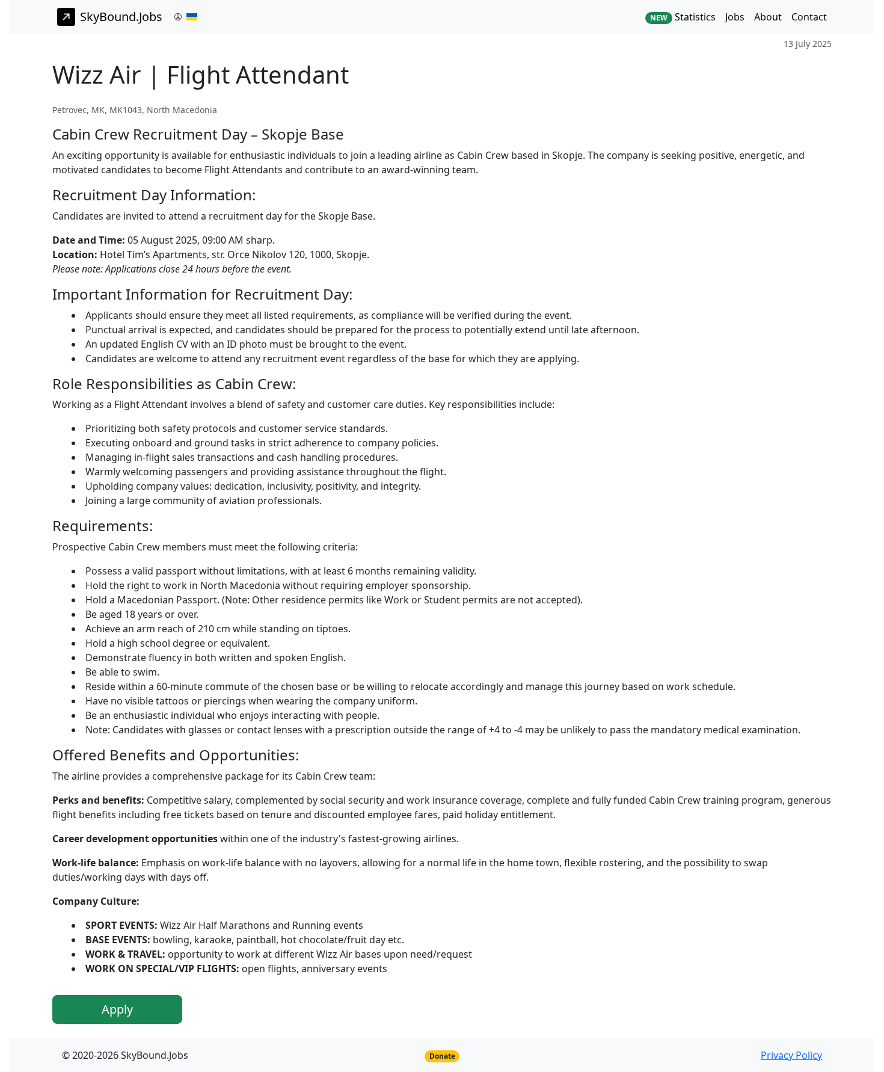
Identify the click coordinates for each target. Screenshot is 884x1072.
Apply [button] (117, 1009)
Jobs (734, 16)
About (768, 16)
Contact (809, 16)
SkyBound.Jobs (121, 16)
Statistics (683, 16)
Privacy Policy (791, 1055)
